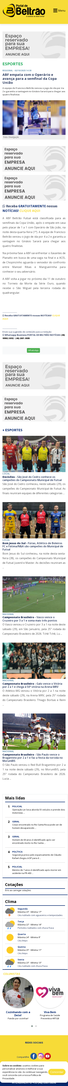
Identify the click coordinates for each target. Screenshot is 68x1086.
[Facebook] (33, 1055)
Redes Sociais (34, 1042)
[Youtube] (47, 1055)
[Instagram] (40, 1055)
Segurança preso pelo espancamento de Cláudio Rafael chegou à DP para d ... (36, 856)
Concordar (56, 1072)
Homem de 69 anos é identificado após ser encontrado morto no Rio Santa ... (33, 841)
